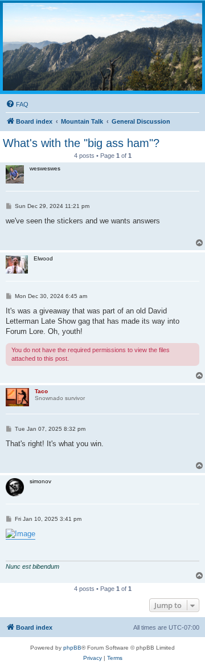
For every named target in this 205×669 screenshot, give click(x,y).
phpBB (72, 647)
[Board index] (102, 47)
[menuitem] (17, 104)
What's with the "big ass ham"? (81, 143)
